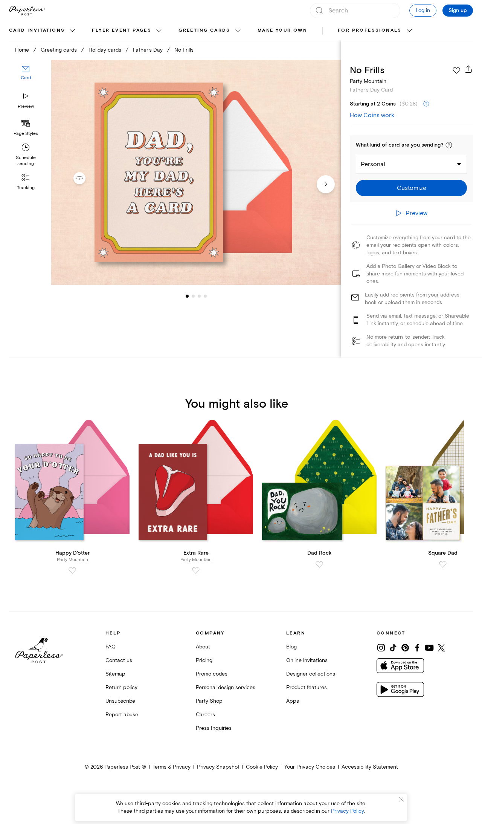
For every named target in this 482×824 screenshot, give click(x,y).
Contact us (118, 660)
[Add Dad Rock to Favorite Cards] (319, 564)
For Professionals (370, 30)
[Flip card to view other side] (85, 178)
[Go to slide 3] (193, 296)
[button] (449, 145)
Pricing (204, 660)
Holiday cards (104, 50)
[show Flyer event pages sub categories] (158, 31)
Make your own (282, 30)
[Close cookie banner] (401, 799)
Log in (423, 10)
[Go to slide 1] (187, 296)
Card (26, 78)
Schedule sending (26, 161)
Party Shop (209, 701)
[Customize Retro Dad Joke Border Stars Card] (196, 173)
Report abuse (121, 714)
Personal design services (225, 687)
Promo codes (211, 674)
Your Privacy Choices (309, 767)
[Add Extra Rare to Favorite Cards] (195, 570)
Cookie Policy (262, 767)
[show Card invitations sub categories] (72, 31)
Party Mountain (368, 81)
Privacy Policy (347, 811)
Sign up (457, 10)
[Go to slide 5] (205, 296)
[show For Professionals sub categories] (409, 31)
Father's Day (148, 50)
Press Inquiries (214, 728)
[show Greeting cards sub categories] (238, 31)
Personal (373, 164)
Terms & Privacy (172, 767)
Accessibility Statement (370, 767)
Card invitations (37, 30)
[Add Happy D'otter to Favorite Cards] (72, 570)
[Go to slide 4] (199, 296)
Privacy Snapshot (218, 767)
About (203, 647)
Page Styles (26, 133)
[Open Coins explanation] (426, 104)
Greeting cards (204, 30)
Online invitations (307, 660)
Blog (291, 647)
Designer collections (310, 674)
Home (22, 50)
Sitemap (115, 674)
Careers (205, 714)
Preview (26, 106)
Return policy (121, 687)
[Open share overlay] (468, 68)
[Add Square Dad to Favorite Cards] (442, 564)
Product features (306, 687)
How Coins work (372, 115)
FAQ (110, 647)
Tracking (26, 188)
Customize (411, 188)
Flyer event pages (121, 30)
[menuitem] (43, 31)
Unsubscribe (120, 701)
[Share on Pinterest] (405, 647)
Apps (292, 701)
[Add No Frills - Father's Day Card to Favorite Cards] (456, 70)
